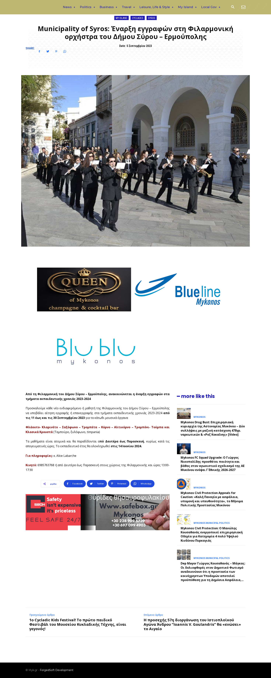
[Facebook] (39, 51)
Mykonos (199, 417)
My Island (121, 18)
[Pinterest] (56, 51)
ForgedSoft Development (56, 670)
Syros (151, 18)
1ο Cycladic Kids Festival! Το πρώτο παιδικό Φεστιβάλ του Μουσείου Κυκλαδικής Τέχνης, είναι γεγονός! (77, 624)
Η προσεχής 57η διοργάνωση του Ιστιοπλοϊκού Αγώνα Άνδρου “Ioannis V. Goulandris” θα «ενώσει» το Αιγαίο (192, 624)
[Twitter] (47, 51)
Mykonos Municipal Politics (212, 523)
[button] (232, 7)
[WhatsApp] (64, 51)
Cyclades (137, 18)
